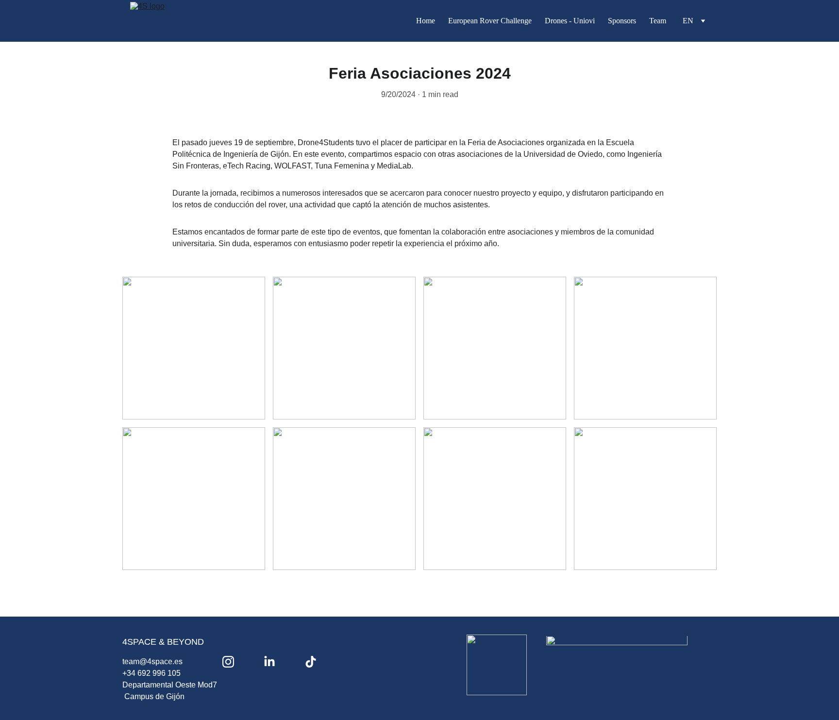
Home (425, 21)
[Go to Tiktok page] (311, 662)
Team (657, 21)
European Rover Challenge (490, 21)
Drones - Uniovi (570, 21)
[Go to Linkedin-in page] (269, 662)
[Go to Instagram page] (228, 662)
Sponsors (622, 21)
